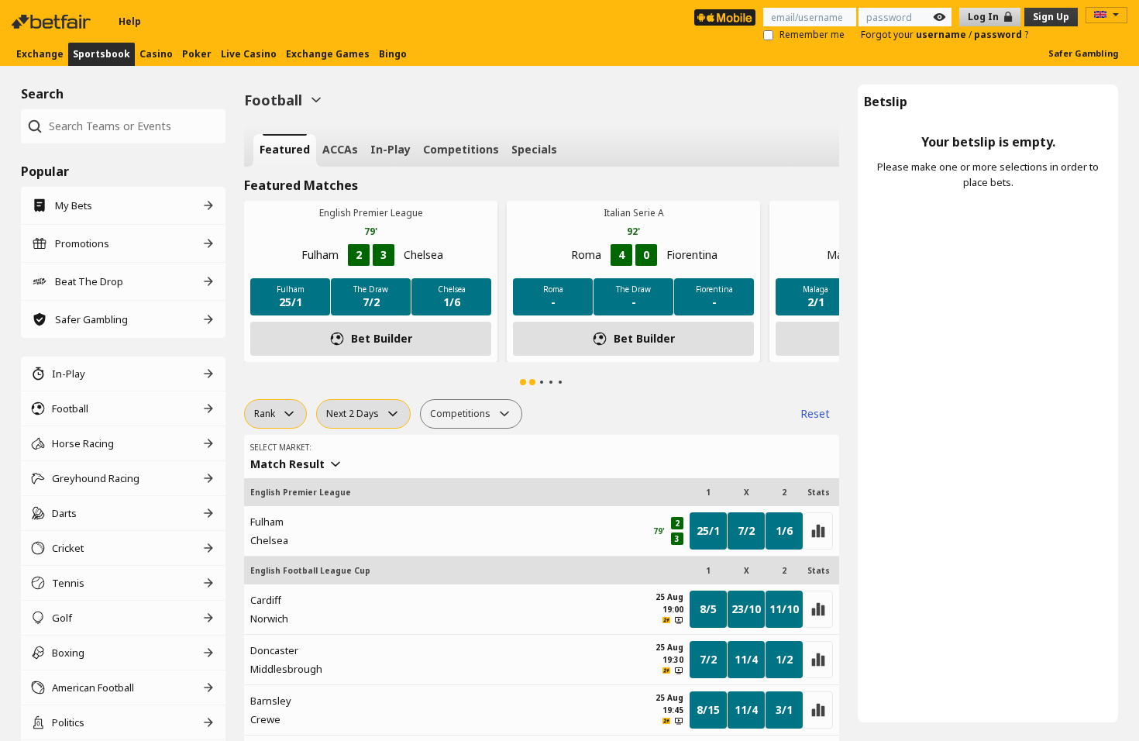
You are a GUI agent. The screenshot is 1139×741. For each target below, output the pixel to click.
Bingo (393, 53)
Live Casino (249, 53)
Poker (197, 53)
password (999, 34)
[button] (523, 382)
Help (130, 21)
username (942, 34)
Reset (815, 413)
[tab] (284, 150)
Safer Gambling (1083, 53)
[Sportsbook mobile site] (724, 17)
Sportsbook (101, 53)
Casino (156, 53)
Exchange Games (328, 53)
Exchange (40, 53)
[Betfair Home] (53, 22)
